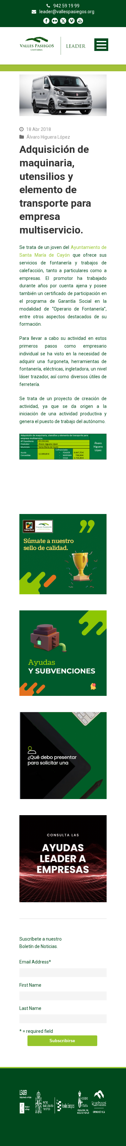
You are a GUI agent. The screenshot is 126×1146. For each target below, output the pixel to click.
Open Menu (101, 44)
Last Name (30, 1008)
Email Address (35, 961)
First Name (30, 985)
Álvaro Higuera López (48, 137)
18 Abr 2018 (38, 129)
